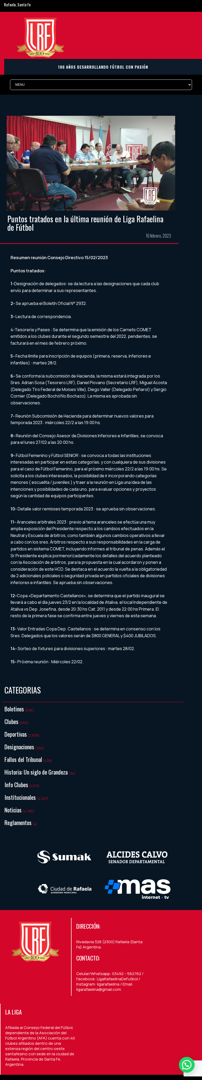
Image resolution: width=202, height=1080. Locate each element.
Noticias (13, 810)
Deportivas (15, 734)
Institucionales (20, 797)
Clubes (11, 721)
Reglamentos (18, 822)
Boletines (14, 709)
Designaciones (19, 746)
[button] (187, 1065)
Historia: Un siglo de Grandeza (36, 772)
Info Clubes (16, 784)
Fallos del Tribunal (23, 759)
